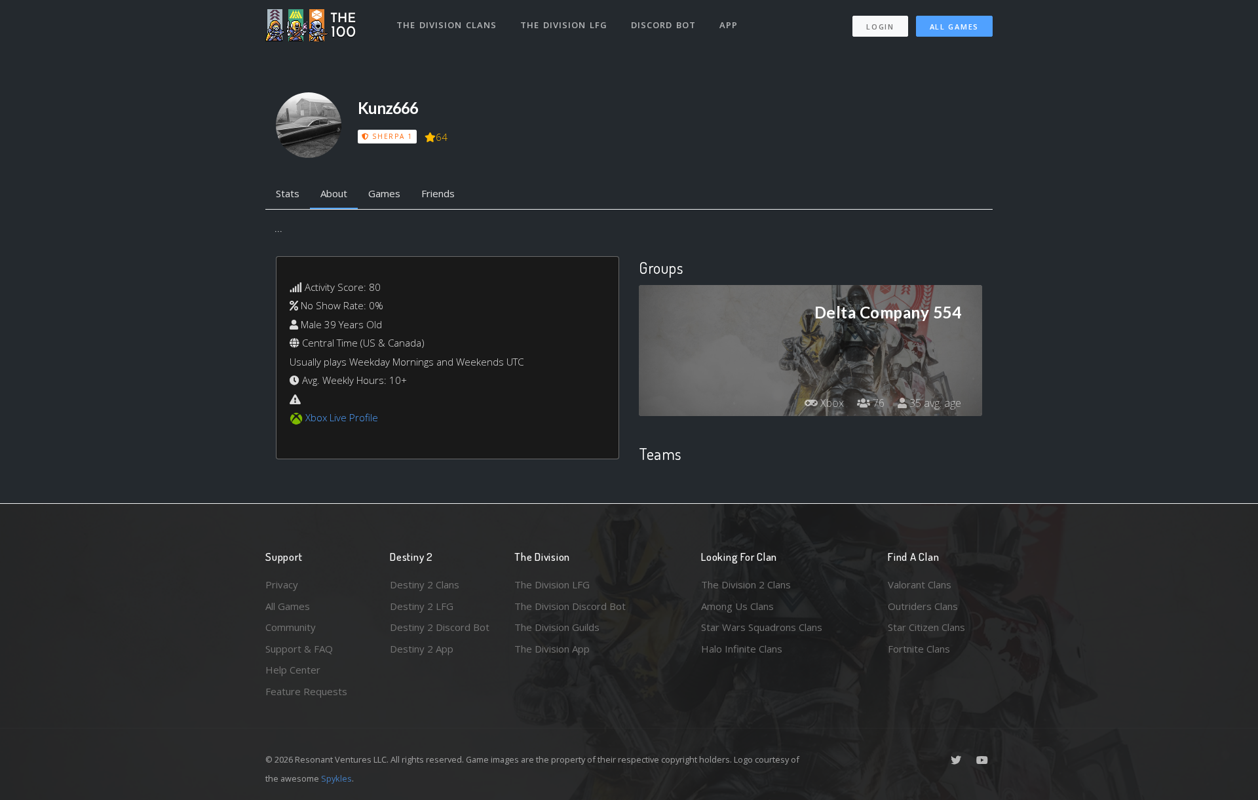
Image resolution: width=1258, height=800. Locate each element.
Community (290, 627)
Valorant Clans (919, 584)
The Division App (552, 648)
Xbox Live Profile (341, 417)
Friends (438, 193)
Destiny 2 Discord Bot (439, 627)
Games (384, 193)
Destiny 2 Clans (424, 584)
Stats (287, 193)
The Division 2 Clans (746, 584)
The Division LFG (563, 25)
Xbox (831, 403)
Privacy (281, 584)
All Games (954, 26)
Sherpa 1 (390, 136)
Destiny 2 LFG (421, 606)
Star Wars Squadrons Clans (761, 627)
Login (880, 26)
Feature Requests (306, 691)
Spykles (336, 778)
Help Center (292, 669)
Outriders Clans (923, 606)
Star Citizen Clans (926, 627)
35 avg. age (934, 403)
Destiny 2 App (421, 648)
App (728, 25)
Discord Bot (663, 25)
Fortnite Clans (919, 648)
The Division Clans (446, 25)
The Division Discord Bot (570, 606)
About (333, 193)
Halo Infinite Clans (741, 648)
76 (877, 403)
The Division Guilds (557, 627)
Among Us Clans (737, 606)
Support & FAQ (299, 648)
